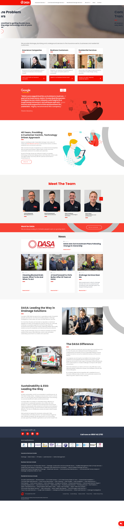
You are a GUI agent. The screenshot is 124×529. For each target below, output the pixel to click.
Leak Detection (47, 457)
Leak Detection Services (42, 485)
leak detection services (33, 143)
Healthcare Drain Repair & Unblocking (31, 467)
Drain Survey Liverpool (36, 483)
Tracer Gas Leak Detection (28, 490)
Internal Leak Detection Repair (91, 483)
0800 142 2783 (97, 434)
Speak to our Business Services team (60, 77)
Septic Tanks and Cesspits (78, 486)
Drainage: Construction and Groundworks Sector (60, 466)
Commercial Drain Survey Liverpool (89, 469)
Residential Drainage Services (74, 2)
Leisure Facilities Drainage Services (77, 467)
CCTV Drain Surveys (51, 480)
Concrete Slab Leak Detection (29, 481)
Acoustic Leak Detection (28, 480)
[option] (62, 21)
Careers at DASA (81, 493)
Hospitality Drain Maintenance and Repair (55, 467)
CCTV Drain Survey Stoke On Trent (67, 480)
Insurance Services (40, 2)
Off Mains (39, 457)
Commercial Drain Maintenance (69, 469)
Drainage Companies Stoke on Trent (31, 471)
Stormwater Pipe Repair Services (30, 488)
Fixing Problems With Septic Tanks (46, 486)
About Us (87, 2)
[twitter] (22, 433)
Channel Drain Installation (86, 480)
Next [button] (101, 199)
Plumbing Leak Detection (69, 485)
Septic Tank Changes (63, 486)
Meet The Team (62, 183)
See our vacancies (93, 227)
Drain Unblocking (48, 483)
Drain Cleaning (59, 481)
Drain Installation (78, 481)
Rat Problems (92, 485)
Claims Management (59, 457)
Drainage (23, 457)
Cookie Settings (73, 493)
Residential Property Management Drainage (33, 469)
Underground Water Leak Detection (62, 490)
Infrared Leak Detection (74, 483)
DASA (24, 3)
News (94, 2)
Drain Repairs (24, 483)
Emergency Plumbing (61, 483)
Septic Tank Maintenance (28, 486)
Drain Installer (68, 481)
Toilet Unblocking (45, 488)
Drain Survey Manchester (46, 481)
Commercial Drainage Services (56, 2)
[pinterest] (27, 433)
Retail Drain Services (52, 469)
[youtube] (37, 433)
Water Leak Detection (80, 490)
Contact (99, 2)
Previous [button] (23, 199)
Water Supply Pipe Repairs (59, 488)
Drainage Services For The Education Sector (33, 466)
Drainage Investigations (94, 490)
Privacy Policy (89, 493)
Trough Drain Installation (44, 490)
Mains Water (31, 457)
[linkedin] (32, 433)
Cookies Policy (66, 493)
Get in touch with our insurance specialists (30, 78)
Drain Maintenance (90, 481)
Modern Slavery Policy (98, 493)
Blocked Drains (40, 480)
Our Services (26, 30)
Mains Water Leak (55, 485)
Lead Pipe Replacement (27, 485)
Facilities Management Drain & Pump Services (88, 466)
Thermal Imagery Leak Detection (77, 488)
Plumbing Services (82, 485)
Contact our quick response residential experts (86, 78)
